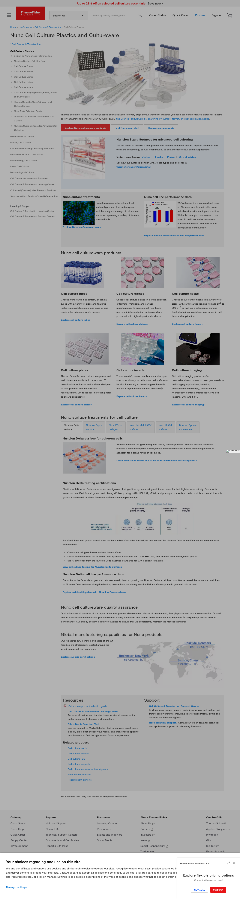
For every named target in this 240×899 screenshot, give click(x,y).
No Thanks (199, 890)
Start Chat (218, 889)
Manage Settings (16, 887)
